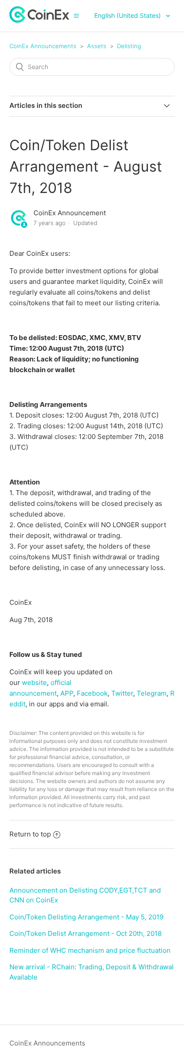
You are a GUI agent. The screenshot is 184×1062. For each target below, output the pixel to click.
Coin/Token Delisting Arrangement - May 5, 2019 (86, 917)
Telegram (152, 693)
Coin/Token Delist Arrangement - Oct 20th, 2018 (85, 933)
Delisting (129, 45)
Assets (96, 45)
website (34, 682)
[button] (76, 15)
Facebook (92, 693)
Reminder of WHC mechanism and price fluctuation (90, 950)
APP (66, 693)
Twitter (122, 693)
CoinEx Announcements (42, 45)
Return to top (30, 834)
